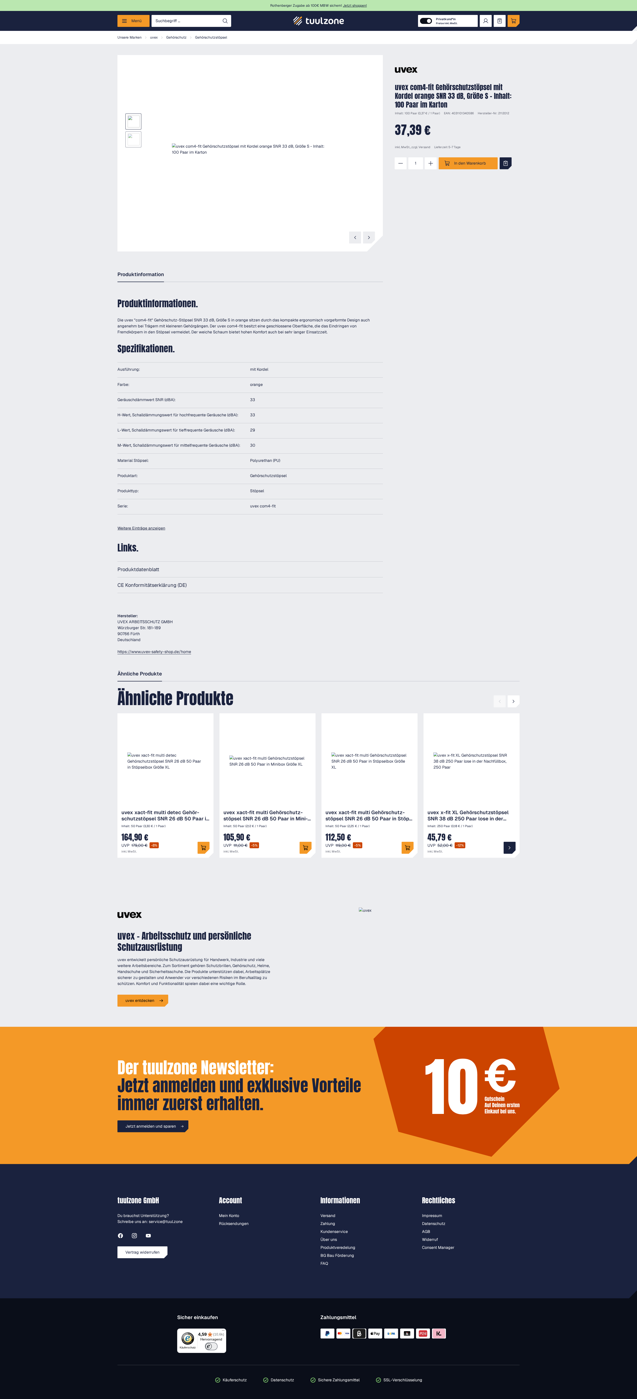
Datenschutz (433, 1223)
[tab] (140, 274)
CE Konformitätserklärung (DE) (152, 585)
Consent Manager (438, 1247)
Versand (424, 147)
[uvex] (406, 70)
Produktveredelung (337, 1247)
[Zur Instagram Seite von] (134, 1236)
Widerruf (430, 1239)
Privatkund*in (446, 21)
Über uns (328, 1239)
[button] (250, 149)
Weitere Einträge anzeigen (141, 528)
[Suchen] (225, 21)
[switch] (211, 1346)
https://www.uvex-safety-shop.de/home (154, 651)
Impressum (432, 1215)
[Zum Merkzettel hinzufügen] (506, 163)
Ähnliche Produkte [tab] (139, 673)
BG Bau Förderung (337, 1255)
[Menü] (223, 1332)
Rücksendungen (234, 1223)
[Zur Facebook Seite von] (120, 1236)
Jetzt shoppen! (355, 5)
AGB (426, 1231)
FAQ (324, 1263)
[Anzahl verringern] (401, 163)
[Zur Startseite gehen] (318, 20)
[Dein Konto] (486, 21)
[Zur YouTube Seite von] (148, 1236)
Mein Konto (229, 1215)
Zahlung (327, 1223)
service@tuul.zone (166, 1221)
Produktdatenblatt (138, 569)
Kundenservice (334, 1231)
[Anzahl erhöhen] (431, 163)
